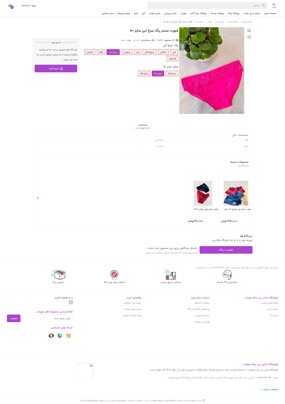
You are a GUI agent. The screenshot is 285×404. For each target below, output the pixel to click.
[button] (270, 13)
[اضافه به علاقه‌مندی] (249, 37)
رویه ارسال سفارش (132, 315)
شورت (209, 21)
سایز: (175, 67)
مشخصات (142, 125)
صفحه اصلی (247, 21)
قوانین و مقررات (202, 322)
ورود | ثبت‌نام (28, 5)
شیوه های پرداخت (132, 309)
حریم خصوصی (203, 315)
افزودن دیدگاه (226, 250)
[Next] (38, 198)
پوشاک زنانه (233, 21)
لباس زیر (220, 21)
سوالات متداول (202, 303)
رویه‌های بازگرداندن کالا (198, 309)
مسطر (123, 40)
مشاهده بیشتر (270, 389)
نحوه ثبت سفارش (132, 303)
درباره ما (274, 315)
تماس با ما (273, 309)
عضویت (14, 318)
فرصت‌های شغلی (270, 303)
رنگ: (176, 45)
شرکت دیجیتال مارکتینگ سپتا (92, 400)
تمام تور (199, 21)
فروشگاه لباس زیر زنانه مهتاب (164, 400)
